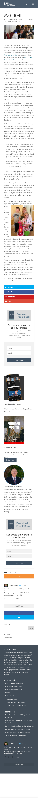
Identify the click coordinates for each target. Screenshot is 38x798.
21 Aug (24, 585)
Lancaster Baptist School (13, 690)
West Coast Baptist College (14, 683)
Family (9, 22)
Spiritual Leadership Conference (15, 705)
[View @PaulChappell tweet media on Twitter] (21, 595)
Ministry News (16, 22)
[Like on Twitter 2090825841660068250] (13, 598)
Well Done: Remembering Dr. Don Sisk (18, 732)
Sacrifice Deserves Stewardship (15, 735)
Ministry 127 (9, 693)
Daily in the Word (11, 696)
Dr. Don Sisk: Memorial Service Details (17, 729)
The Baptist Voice (11, 699)
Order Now (10, 460)
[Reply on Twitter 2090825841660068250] (5, 598)
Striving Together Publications (15, 702)
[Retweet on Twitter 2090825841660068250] (9, 598)
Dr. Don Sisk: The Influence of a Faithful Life (19, 726)
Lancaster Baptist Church (13, 686)
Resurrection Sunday (10, 55)
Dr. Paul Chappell (11, 19)
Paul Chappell (13, 585)
